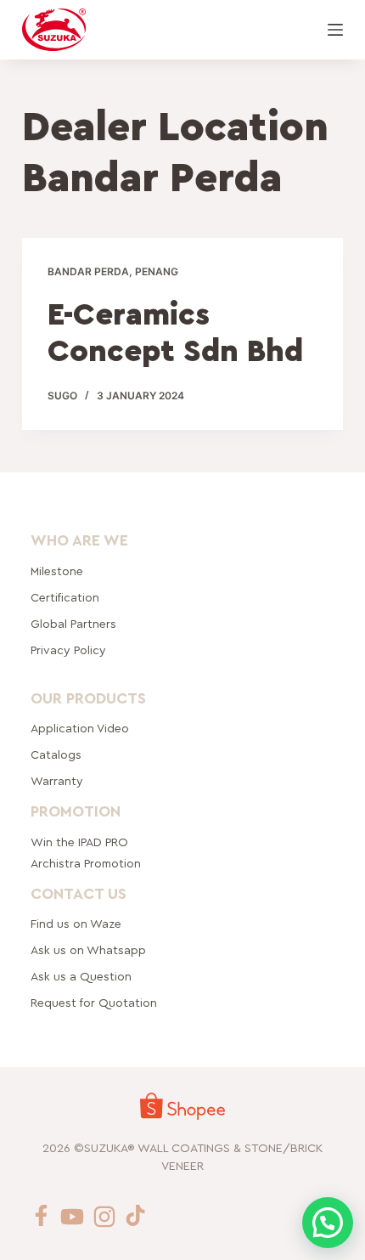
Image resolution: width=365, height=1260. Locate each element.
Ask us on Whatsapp (90, 951)
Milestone (57, 572)
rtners (73, 624)
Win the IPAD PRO (79, 843)
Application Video (80, 729)
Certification (65, 598)
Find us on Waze (76, 924)
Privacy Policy (68, 651)
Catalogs (56, 755)
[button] (327, 1222)
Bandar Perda (88, 271)
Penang (156, 271)
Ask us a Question (81, 977)
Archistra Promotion (86, 864)
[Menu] (335, 29)
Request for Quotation (94, 1003)
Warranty (57, 782)
